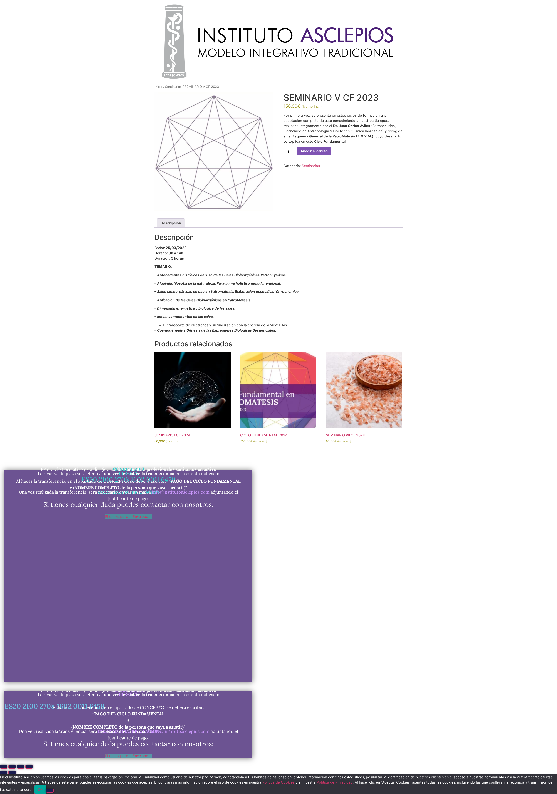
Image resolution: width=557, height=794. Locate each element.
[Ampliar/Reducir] (3, 767)
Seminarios (173, 87)
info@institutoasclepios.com (181, 492)
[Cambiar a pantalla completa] (12, 767)
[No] (50, 791)
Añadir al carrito (314, 151)
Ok (40, 789)
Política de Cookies (278, 782)
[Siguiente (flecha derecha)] (12, 772)
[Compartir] (20, 767)
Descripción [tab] (171, 223)
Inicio (158, 87)
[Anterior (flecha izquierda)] (3, 772)
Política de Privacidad (335, 782)
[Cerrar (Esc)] (29, 767)
